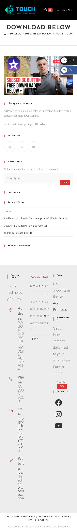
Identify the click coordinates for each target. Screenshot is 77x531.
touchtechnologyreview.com (21, 485)
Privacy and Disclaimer (54, 517)
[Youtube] (34, 146)
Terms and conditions (20, 517)
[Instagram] (22, 146)
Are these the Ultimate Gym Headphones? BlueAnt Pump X (35, 218)
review (7, 211)
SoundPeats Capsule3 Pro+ (19, 232)
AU (67, 69)
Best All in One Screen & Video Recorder (25, 225)
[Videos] (5, 33)
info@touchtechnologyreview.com (21, 434)
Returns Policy (38, 520)
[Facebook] (10, 146)
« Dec (34, 339)
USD (68, 60)
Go (65, 182)
